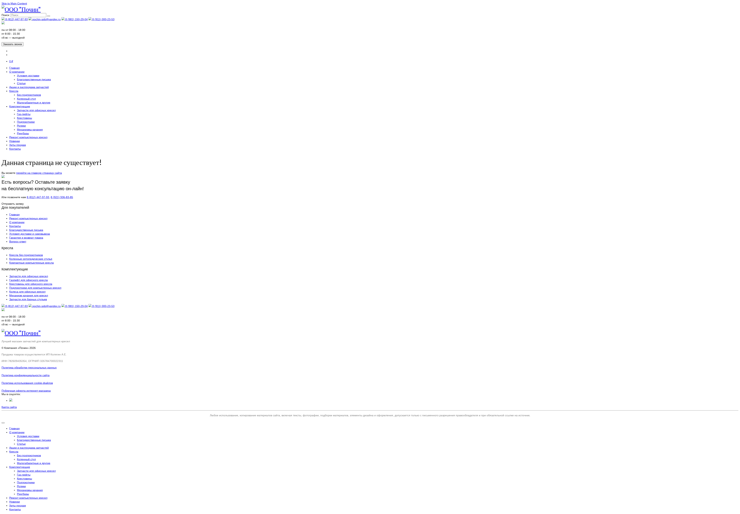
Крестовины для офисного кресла (30, 283)
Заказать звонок (12, 44)
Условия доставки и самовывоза (29, 233)
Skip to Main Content (14, 3)
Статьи (21, 83)
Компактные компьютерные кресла (31, 262)
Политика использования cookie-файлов (27, 382)
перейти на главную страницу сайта (39, 172)
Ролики (21, 125)
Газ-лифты (23, 114)
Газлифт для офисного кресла (28, 280)
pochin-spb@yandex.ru (46, 19)
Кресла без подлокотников (26, 255)
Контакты (15, 148)
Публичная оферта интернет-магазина (26, 390)
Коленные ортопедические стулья (30, 258)
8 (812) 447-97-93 (16, 19)
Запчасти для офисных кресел (36, 110)
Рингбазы (23, 133)
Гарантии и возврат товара (26, 237)
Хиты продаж (17, 144)
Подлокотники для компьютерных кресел (35, 287)
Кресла (13, 91)
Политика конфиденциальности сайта (26, 375)
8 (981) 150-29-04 (76, 19)
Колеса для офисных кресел (27, 291)
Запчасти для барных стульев (28, 299)
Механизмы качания (30, 129)
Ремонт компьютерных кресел (28, 137)
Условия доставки (28, 75)
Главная (14, 67)
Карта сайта (9, 407)
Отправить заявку (13, 203)
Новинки (14, 141)
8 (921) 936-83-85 (62, 197)
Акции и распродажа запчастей (29, 87)
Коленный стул (26, 98)
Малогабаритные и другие (33, 102)
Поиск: (6, 15)
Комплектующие (19, 106)
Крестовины (24, 117)
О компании (16, 71)
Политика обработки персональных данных (29, 367)
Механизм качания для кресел (28, 295)
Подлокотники (26, 121)
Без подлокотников (29, 94)
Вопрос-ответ (17, 241)
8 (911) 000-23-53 (103, 19)
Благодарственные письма (34, 79)
